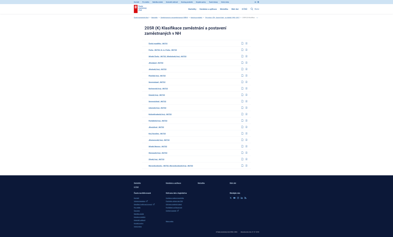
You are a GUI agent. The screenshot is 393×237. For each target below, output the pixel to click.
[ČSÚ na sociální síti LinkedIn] (242, 198)
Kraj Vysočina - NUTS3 (157, 134)
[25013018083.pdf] (246, 43)
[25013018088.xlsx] (242, 75)
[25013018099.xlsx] (242, 146)
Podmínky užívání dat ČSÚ (174, 201)
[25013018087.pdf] (246, 69)
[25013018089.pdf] (246, 82)
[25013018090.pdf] (246, 88)
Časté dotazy (213, 2)
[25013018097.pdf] (246, 133)
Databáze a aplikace (208, 9)
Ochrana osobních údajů (174, 204)
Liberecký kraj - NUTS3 (157, 108)
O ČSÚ (244, 9)
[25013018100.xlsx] (242, 153)
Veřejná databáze (139, 201)
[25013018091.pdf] (246, 95)
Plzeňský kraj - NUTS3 (157, 76)
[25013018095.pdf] (246, 120)
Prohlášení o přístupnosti (174, 207)
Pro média (145, 2)
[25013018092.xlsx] (242, 101)
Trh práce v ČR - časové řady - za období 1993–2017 (222, 17)
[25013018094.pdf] (246, 114)
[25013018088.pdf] (246, 75)
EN (255, 2)
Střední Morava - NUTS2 (158, 146)
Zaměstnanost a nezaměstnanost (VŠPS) (174, 17)
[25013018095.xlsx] (242, 120)
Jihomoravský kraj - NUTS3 (159, 140)
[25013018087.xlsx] (242, 69)
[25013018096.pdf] (246, 127)
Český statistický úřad (141, 17)
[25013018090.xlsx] (242, 88)
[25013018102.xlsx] (242, 165)
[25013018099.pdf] (246, 146)
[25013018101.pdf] (246, 159)
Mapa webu (169, 221)
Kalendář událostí (172, 2)
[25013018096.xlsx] (242, 127)
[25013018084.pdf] (246, 50)
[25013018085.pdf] (246, 56)
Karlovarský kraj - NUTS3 (158, 89)
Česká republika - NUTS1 (158, 44)
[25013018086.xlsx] (242, 63)
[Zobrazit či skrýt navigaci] (257, 17)
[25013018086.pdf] (246, 63)
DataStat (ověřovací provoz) (143, 204)
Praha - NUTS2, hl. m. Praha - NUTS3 (163, 50)
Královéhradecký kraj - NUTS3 (160, 114)
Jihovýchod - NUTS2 (156, 127)
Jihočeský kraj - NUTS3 (157, 69)
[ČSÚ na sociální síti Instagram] (238, 198)
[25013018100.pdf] (246, 153)
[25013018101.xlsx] (242, 159)
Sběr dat (235, 9)
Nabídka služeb (157, 2)
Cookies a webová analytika (175, 198)
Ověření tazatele (171, 211)
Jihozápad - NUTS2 (156, 63)
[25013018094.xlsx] (242, 114)
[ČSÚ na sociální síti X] (231, 198)
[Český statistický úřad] (140, 9)
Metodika (224, 9)
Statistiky (192, 9)
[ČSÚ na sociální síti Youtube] (234, 198)
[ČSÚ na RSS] (245, 198)
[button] (148, 193)
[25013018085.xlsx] (242, 56)
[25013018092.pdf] (246, 101)
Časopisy (137, 211)
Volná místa (225, 2)
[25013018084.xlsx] (242, 50)
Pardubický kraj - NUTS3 (158, 121)
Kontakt (136, 2)
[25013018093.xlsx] (242, 108)
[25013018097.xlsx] (242, 133)
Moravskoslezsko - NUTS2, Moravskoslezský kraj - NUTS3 (171, 166)
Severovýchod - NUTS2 (157, 101)
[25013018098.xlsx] (242, 140)
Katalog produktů (187, 2)
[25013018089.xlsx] (242, 82)
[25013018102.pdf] (246, 165)
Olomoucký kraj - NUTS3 (158, 153)
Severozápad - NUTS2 (157, 82)
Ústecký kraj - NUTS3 (157, 95)
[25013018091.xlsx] (242, 95)
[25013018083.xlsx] (242, 43)
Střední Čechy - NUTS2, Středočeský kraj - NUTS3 (167, 56)
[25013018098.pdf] (246, 140)
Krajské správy (201, 2)
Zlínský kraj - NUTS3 (156, 159)
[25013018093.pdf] (246, 108)
